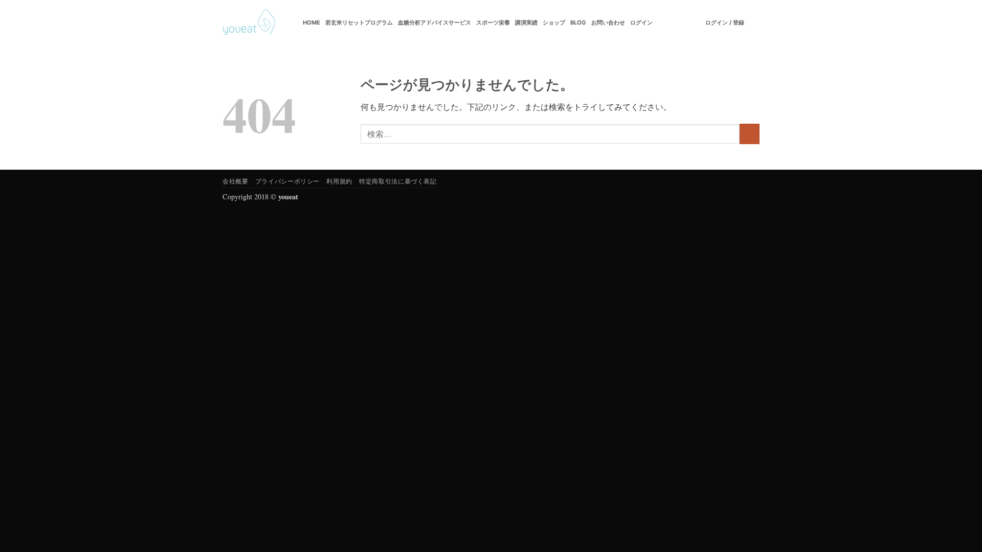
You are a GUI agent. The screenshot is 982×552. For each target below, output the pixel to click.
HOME (311, 22)
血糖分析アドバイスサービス (434, 22)
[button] (724, 22)
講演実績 (526, 22)
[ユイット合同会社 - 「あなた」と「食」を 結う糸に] (249, 22)
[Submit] (750, 134)
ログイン (641, 22)
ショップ (554, 22)
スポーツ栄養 (493, 22)
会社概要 (235, 181)
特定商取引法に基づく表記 (397, 181)
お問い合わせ (608, 22)
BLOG (578, 22)
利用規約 (339, 181)
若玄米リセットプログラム (359, 22)
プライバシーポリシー (287, 181)
